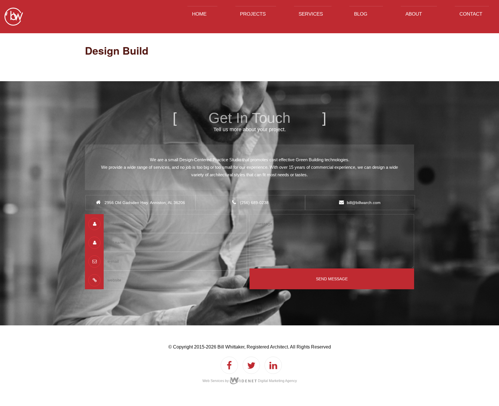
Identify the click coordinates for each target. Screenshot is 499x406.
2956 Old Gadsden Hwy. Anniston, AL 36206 (145, 202)
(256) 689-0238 (254, 202)
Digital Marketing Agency (277, 381)
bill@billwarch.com (364, 202)
